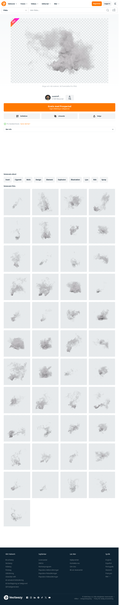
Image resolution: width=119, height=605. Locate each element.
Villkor (75, 598)
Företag (8, 570)
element (49, 180)
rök (94, 180)
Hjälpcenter (74, 560)
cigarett (18, 180)
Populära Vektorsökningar (48, 570)
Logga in (105, 4)
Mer (55, 4)
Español (107, 563)
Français (107, 573)
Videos (33, 4)
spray (104, 180)
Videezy (8, 566)
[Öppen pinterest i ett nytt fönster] (38, 597)
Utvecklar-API (10, 577)
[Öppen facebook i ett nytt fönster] (27, 597)
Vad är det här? (25, 124)
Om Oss (73, 566)
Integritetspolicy (84, 598)
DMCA (40, 563)
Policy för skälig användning (102, 598)
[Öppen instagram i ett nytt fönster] (31, 597)
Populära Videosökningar (48, 577)
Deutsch (107, 570)
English (107, 560)
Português (108, 566)
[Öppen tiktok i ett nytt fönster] (42, 597)
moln (28, 180)
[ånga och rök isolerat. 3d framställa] (17, 202)
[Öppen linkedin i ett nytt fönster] (35, 597)
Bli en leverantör (76, 570)
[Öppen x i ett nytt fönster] (46, 597)
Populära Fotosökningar (47, 573)
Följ (69, 99)
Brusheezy (9, 560)
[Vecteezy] (3, 3)
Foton (23, 4)
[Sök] (106, 10)
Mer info (9, 129)
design (38, 180)
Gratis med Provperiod (58, 107)
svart (8, 180)
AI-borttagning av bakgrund (16, 583)
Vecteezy (8, 563)
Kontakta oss (74, 563)
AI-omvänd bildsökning (14, 580)
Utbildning (9, 573)
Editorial (45, 4)
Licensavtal (42, 560)
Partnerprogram (44, 566)
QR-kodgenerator (12, 587)
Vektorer (11, 4)
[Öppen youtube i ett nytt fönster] (49, 597)
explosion (62, 180)
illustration (75, 180)
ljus (86, 180)
